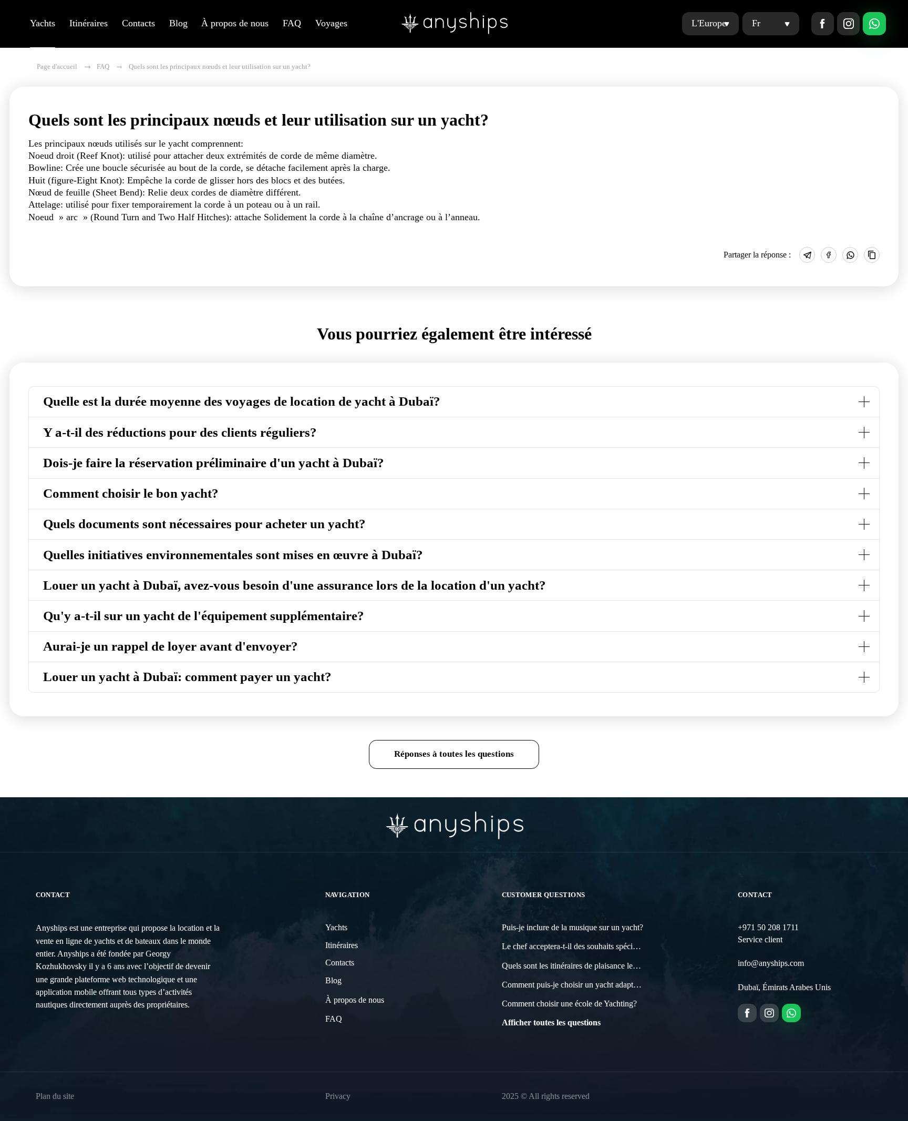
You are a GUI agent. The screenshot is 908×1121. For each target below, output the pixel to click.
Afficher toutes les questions (551, 1022)
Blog (178, 23)
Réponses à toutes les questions (454, 754)
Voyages (331, 23)
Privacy (337, 1096)
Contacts (138, 23)
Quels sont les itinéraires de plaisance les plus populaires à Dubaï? (611, 966)
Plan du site (55, 1096)
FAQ (292, 23)
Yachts (42, 23)
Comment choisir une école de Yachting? (569, 1004)
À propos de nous (235, 23)
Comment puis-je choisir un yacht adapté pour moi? (587, 985)
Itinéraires (88, 23)
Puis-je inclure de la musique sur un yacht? (572, 927)
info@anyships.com (771, 963)
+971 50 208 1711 (768, 927)
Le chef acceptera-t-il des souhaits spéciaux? (575, 946)
